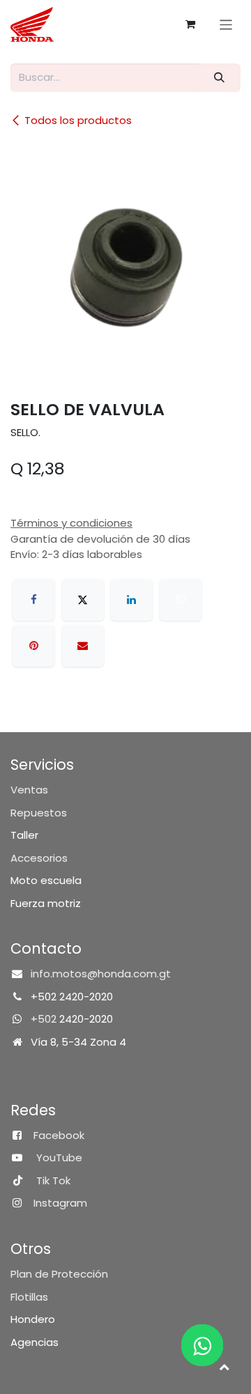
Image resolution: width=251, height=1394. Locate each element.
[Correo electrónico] (83, 646)
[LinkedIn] (132, 600)
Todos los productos (78, 120)
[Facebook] (33, 600)
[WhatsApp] (180, 600)
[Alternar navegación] (226, 24)
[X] (83, 600)
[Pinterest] (33, 646)
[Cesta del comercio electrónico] (190, 24)
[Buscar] (220, 77)
